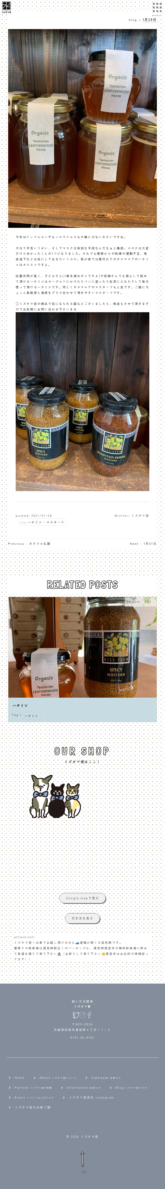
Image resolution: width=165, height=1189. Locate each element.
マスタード (55, 522)
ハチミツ (35, 522)
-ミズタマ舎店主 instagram (90, 1097)
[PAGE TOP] (82, 1158)
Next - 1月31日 (143, 543)
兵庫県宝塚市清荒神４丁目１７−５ (82, 1030)
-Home (19, 1077)
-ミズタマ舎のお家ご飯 (32, 1107)
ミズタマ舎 (82, 1006)
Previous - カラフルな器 (29, 543)
